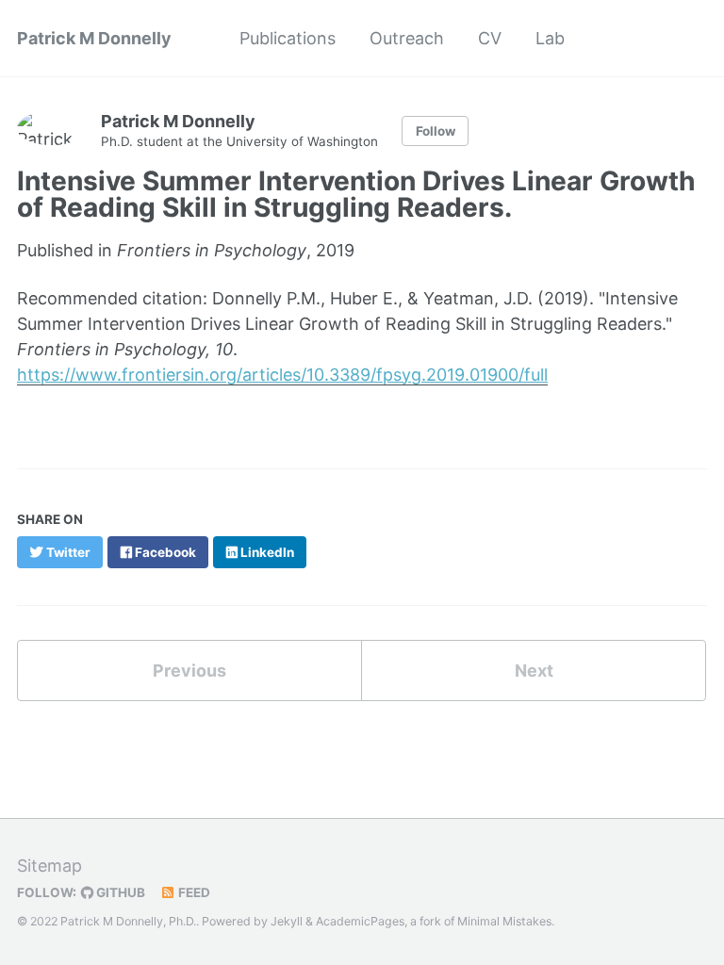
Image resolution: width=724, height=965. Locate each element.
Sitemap (49, 865)
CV (490, 38)
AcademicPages (360, 921)
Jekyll (287, 921)
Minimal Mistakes (504, 921)
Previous (189, 670)
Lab (550, 38)
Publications (287, 38)
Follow (435, 131)
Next (534, 670)
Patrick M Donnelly (94, 38)
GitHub (119, 892)
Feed (192, 892)
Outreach (407, 38)
